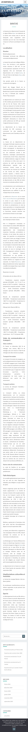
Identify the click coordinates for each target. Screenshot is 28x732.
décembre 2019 (8, 687)
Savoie (21, 73)
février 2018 (7, 691)
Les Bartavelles (7, 2)
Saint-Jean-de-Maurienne (10, 198)
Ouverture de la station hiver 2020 (13, 653)
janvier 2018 (7, 694)
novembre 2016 (8, 698)
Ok (14, 729)
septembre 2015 (8, 701)
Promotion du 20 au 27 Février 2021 (13, 649)
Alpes (13, 33)
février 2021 (7, 684)
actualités (7, 716)
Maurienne (14, 196)
